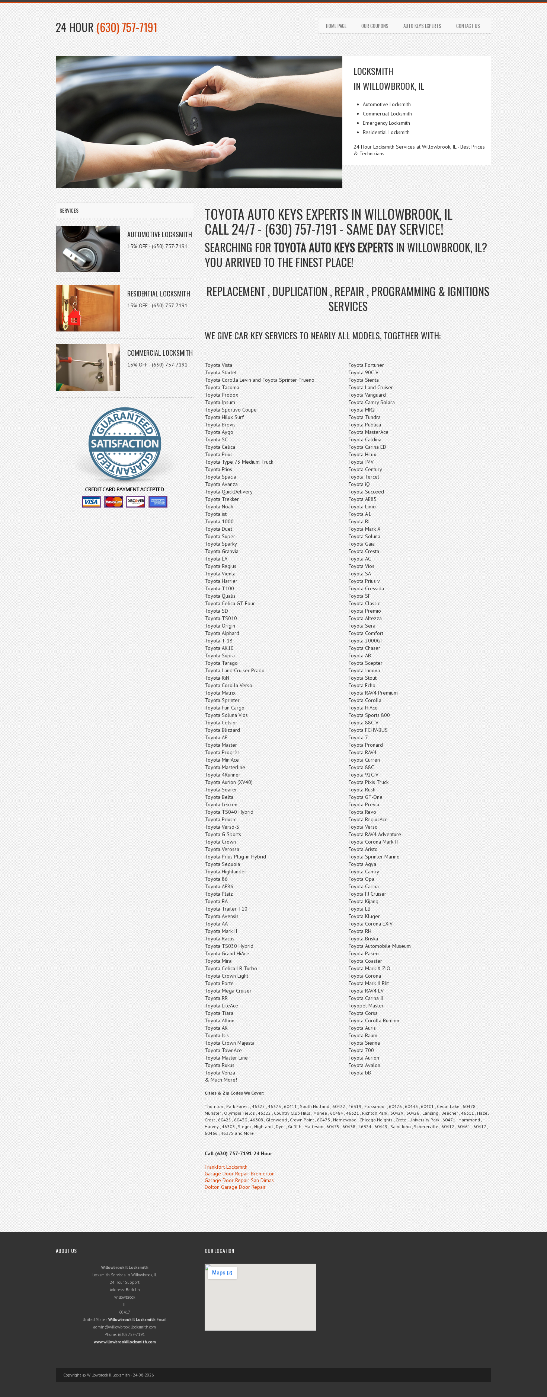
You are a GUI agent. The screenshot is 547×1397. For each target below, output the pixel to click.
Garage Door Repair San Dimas (239, 1180)
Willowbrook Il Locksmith (132, 1319)
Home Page (336, 25)
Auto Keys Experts (422, 25)
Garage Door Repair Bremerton (240, 1173)
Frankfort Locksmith (226, 1166)
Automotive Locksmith (159, 234)
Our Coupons (374, 25)
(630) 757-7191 (126, 27)
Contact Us (468, 25)
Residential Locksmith (158, 293)
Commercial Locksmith (160, 353)
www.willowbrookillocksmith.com (125, 1341)
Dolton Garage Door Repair (235, 1187)
